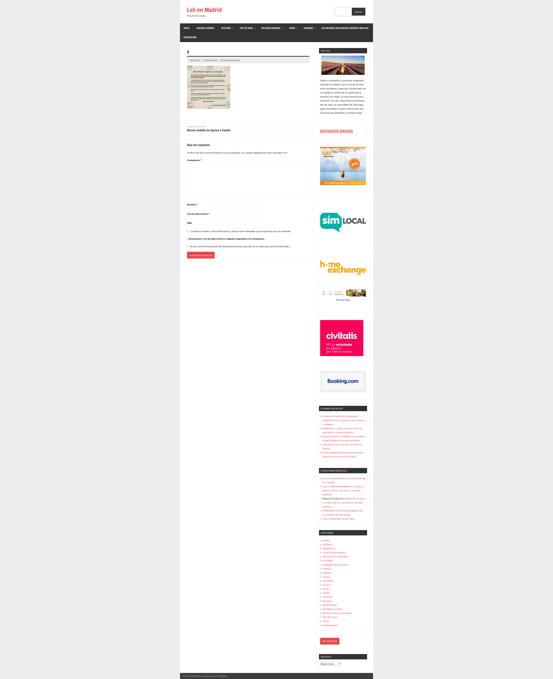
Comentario (194, 160)
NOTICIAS (327, 596)
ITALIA (325, 588)
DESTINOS (226, 28)
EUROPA (326, 572)
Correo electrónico (198, 213)
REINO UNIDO (329, 604)
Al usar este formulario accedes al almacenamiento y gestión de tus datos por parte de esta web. (240, 246)
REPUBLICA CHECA (332, 608)
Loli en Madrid (204, 10)
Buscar (358, 11)
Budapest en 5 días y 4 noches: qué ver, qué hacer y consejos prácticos (343, 490)
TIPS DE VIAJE (246, 28)
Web (189, 222)
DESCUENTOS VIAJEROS (336, 131)
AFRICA (326, 540)
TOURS (292, 28)
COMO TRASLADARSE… (335, 552)
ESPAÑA (326, 568)
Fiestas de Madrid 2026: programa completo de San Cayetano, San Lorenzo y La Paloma (343, 420)
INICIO (186, 28)
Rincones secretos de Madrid (337, 613)
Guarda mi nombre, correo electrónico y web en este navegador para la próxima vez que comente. (241, 231)
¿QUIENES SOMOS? (205, 28)
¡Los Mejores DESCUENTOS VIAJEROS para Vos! (345, 28)
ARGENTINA (328, 548)
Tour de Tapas (348, 518)
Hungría (326, 584)
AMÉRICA (327, 544)
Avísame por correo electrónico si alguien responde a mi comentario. (227, 238)
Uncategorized (329, 625)
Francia (326, 576)
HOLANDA (327, 580)
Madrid (326, 592)
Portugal (326, 600)
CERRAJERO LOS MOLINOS (336, 510)
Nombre (192, 204)
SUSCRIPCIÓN (189, 37)
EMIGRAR (308, 28)
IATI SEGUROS (329, 641)
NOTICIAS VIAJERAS (271, 28)
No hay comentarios (230, 60)
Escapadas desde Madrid (334, 564)
